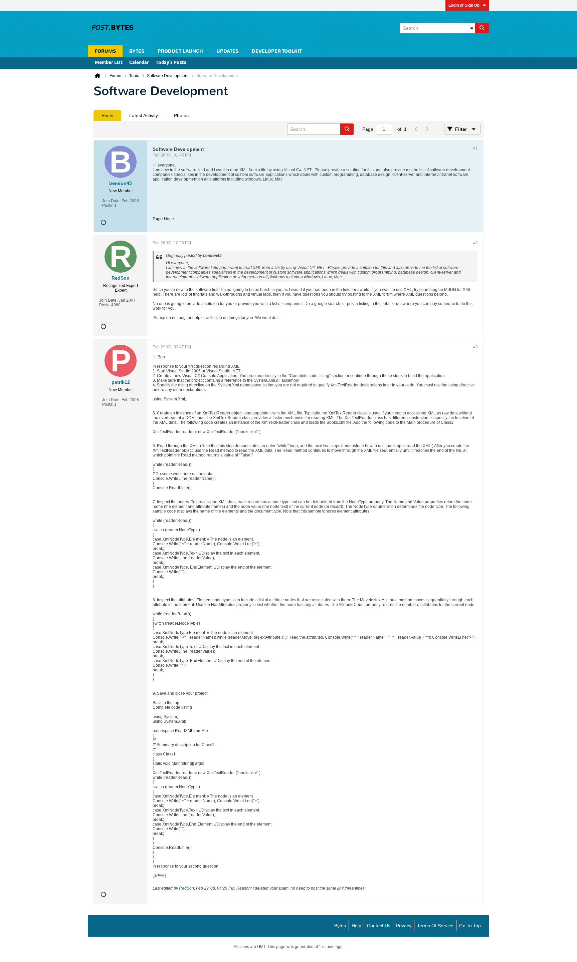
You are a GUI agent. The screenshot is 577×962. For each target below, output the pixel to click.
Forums (105, 51)
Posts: (107, 205)
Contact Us (378, 925)
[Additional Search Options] (471, 28)
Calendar (139, 63)
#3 (475, 347)
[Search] (482, 28)
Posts (107, 115)
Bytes (340, 925)
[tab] (107, 115)
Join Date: (111, 201)
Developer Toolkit (277, 51)
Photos (181, 115)
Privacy (403, 925)
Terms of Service (435, 925)
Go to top (470, 925)
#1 (475, 148)
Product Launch (180, 51)
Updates (227, 51)
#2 (475, 243)
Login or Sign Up (463, 5)
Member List (109, 63)
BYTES (136, 51)
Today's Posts (171, 63)
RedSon (186, 888)
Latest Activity (143, 115)
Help (356, 925)
